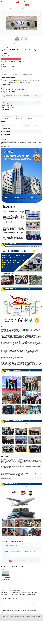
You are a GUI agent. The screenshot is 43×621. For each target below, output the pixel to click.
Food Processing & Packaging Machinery (18, 594)
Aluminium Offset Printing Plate (20, 610)
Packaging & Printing (7, 8)
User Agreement (27, 616)
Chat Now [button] (33, 59)
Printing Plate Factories (19, 605)
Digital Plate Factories (29, 605)
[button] (38, 118)
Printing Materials (14, 8)
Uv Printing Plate (5, 607)
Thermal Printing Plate (14, 607)
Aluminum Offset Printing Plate (7, 610)
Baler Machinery (34, 592)
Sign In (3, 110)
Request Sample (23, 61)
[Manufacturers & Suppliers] (21, 2)
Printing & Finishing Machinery (16, 592)
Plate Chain (37, 605)
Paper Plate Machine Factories (7, 605)
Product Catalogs (17, 590)
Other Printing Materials (22, 8)
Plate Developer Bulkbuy (32, 610)
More (2, 612)
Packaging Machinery (25, 592)
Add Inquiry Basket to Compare (22, 43)
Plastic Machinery (4, 594)
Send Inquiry (11, 59)
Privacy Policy (38, 616)
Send (11, 560)
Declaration (33, 616)
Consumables (34, 594)
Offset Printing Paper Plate (25, 607)
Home (2, 8)
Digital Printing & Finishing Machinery (7, 592)
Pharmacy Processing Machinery (27, 594)
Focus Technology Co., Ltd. (14, 616)
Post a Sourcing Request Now (33, 560)
